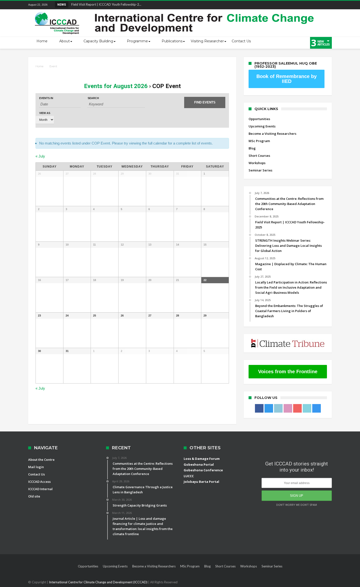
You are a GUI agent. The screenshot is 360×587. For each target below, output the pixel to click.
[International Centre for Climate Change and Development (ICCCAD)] (175, 10)
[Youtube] (310, 5)
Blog (252, 148)
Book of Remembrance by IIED (286, 79)
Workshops (257, 163)
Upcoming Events (262, 126)
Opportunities (259, 119)
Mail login (36, 467)
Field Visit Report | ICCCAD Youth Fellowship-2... (105, 4)
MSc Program (259, 141)
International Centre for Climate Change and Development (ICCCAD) (98, 582)
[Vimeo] (319, 5)
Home (39, 66)
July (40, 156)
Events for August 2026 (116, 86)
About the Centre (41, 459)
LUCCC (189, 476)
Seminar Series (260, 170)
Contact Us (36, 474)
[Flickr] (301, 5)
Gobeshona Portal (199, 464)
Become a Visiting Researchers (272, 133)
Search (93, 98)
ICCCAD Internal (40, 489)
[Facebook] (273, 5)
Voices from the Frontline (287, 371)
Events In (46, 98)
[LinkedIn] (292, 5)
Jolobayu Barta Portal (201, 481)
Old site (34, 496)
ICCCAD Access (39, 481)
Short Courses (259, 155)
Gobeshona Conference (203, 470)
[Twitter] (283, 5)
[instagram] (328, 5)
